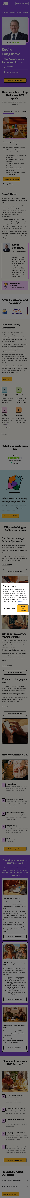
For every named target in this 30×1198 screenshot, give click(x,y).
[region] (15, 599)
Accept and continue (23, 608)
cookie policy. (21, 601)
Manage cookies (9, 608)
